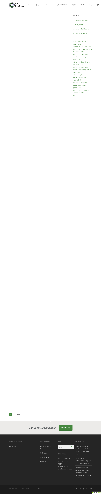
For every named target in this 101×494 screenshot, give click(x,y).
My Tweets (12, 446)
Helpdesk (43, 461)
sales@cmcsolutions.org (65, 469)
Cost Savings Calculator (80, 20)
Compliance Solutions (80, 33)
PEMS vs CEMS (44, 457)
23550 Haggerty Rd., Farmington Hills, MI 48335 (64, 461)
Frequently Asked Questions (82, 29)
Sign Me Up (65, 428)
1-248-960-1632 (63, 466)
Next (18, 414)
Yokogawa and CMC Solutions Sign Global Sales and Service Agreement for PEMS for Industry (83, 473)
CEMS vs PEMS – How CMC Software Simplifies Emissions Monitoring (83, 460)
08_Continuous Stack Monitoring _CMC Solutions (82, 51)
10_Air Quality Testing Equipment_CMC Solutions (79, 44)
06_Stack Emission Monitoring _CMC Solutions (81, 64)
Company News (78, 25)
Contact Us (43, 453)
